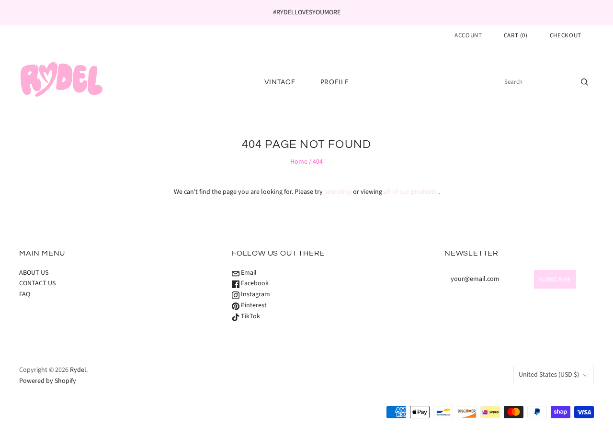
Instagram (254, 294)
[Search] (584, 81)
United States (549, 375)
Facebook (254, 283)
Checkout (565, 35)
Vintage (279, 82)
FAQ (24, 294)
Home (298, 162)
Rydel (78, 370)
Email (248, 273)
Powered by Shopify (47, 381)
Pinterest (253, 305)
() (516, 35)
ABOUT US (33, 273)
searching (338, 192)
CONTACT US (37, 283)
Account (468, 35)
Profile (334, 82)
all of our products (410, 192)
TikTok (249, 316)
